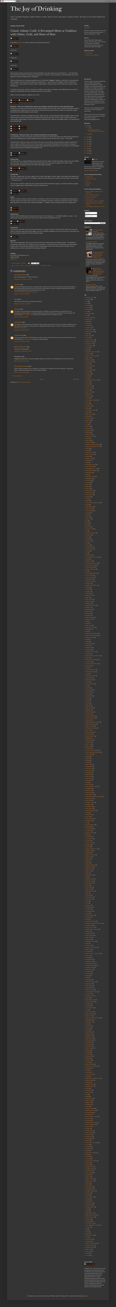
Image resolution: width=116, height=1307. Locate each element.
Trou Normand (90, 1007)
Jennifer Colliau (90, 802)
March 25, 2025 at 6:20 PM (21, 372)
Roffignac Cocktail (91, 941)
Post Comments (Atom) (24, 382)
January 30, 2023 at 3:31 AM (22, 341)
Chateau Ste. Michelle (92, 659)
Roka (87, 943)
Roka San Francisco (91, 947)
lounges (88, 1128)
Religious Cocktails (91, 284)
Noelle (96, 159)
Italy (87, 474)
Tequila (88, 363)
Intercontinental (90, 794)
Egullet (88, 185)
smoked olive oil (90, 1207)
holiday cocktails (90, 1108)
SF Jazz (88, 951)
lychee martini (89, 1132)
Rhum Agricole (90, 935)
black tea (88, 1050)
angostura (88, 1034)
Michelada (88, 856)
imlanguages (18, 322)
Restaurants (89, 933)
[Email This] (32, 263)
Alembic (88, 432)
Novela (88, 885)
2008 (87, 153)
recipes (88, 305)
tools (87, 1231)
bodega (88, 1052)
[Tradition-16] (23, 191)
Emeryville (88, 734)
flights (87, 1096)
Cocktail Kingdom (90, 671)
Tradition (49, 265)
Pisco (87, 402)
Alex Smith (89, 434)
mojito (87, 1150)
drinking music (90, 1084)
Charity (88, 448)
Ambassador (89, 579)
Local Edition (89, 838)
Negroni (88, 357)
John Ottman (89, 808)
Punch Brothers (90, 915)
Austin (87, 438)
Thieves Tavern (90, 989)
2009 (87, 151)
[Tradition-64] (14, 100)
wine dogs (88, 1251)
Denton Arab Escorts (20, 346)
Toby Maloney (89, 506)
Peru (87, 903)
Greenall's (88, 772)
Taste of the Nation (91, 981)
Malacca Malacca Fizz (92, 848)
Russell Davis (89, 361)
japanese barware (91, 533)
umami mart (89, 1239)
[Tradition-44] (14, 54)
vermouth (88, 1241)
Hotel (87, 782)
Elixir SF (88, 730)
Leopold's (88, 830)
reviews (88, 545)
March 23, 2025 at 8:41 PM (21, 361)
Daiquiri (88, 456)
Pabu (87, 893)
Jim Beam (88, 804)
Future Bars (89, 754)
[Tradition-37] (14, 38)
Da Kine (88, 688)
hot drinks (88, 1114)
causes (88, 1062)
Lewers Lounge (90, 832)
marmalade (89, 1138)
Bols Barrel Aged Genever (93, 444)
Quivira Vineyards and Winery (94, 923)
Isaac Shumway (90, 331)
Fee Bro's (88, 742)
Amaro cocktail (90, 577)
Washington (89, 1020)
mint (87, 424)
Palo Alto (88, 895)
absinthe (88, 1028)
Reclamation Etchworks (92, 929)
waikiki (87, 376)
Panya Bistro (89, 897)
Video (87, 333)
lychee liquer (89, 1130)
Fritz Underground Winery (93, 752)
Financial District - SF (91, 468)
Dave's (88, 698)
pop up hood (89, 1187)
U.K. (87, 1009)
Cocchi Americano (91, 669)
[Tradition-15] (14, 193)
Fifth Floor (88, 744)
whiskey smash (90, 1247)
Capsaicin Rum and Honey (93, 655)
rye (87, 315)
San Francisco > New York (93, 953)
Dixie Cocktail (89, 708)
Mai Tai (88, 484)
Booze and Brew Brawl (92, 635)
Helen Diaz (89, 776)
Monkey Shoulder (90, 865)
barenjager (89, 1046)
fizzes (87, 522)
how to (87, 422)
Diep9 (87, 702)
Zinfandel (88, 1026)
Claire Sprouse (90, 454)
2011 (87, 146)
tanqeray (88, 1219)
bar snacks (89, 418)
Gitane (87, 762)
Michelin (88, 858)
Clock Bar (88, 665)
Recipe (88, 404)
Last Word (88, 480)
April (89, 134)
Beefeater (88, 603)
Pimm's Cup (89, 359)
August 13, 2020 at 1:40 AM (21, 330)
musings (88, 1158)
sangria (88, 1199)
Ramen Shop (89, 925)
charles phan (89, 343)
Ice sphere (89, 788)
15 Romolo (89, 430)
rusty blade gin (90, 1197)
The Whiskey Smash (91, 242)
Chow (87, 181)
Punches (88, 917)
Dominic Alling (89, 712)
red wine (88, 1193)
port (87, 543)
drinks (87, 1088)
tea (87, 553)
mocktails (88, 1148)
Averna (88, 587)
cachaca (88, 1054)
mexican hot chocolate (92, 1142)
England (88, 738)
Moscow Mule (89, 867)
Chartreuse (89, 386)
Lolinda (88, 398)
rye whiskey (89, 547)
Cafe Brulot (89, 647)
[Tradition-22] (14, 208)
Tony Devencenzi (90, 999)
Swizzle (88, 975)
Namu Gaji (89, 871)
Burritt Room (89, 643)
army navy (88, 1044)
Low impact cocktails (91, 400)
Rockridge (88, 939)
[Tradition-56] (14, 168)
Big (87, 621)
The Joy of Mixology (91, 197)
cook (87, 1070)
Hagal (16, 299)
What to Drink (89, 414)
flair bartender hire (27, 339)
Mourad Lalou (89, 490)
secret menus (89, 549)
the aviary (88, 1221)
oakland (88, 539)
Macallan (88, 844)
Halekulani (88, 774)
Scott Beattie (89, 959)
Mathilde (88, 852)
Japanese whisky (90, 476)
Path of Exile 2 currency (21, 366)
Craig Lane (89, 677)
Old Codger (89, 887)
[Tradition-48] (14, 46)
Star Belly (88, 973)
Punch (87, 913)
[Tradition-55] (14, 129)
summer (88, 428)
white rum (88, 1249)
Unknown (17, 284)
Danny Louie (89, 458)
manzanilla (89, 1134)
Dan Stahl (88, 691)
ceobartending (18, 335)
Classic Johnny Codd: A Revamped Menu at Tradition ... (96, 130)
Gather (88, 758)
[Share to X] (35, 263)
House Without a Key (91, 786)
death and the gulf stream (93, 1078)
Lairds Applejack (90, 824)
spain (87, 1211)
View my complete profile (91, 170)
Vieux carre (89, 1015)
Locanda (88, 840)
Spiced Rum (89, 969)
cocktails (22, 265)
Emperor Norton (90, 736)
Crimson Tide (89, 679)
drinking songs (90, 1086)
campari (88, 1058)
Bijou (87, 623)
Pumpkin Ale (89, 911)
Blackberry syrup (90, 627)
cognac (88, 516)
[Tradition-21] (23, 153)
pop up (88, 1184)
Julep (87, 812)
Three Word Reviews (91, 991)
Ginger (88, 760)
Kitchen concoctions (91, 355)
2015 (87, 137)
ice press (88, 1120)
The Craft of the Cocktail (92, 195)
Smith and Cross (90, 963)
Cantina (88, 653)
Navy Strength (89, 875)
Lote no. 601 (89, 842)
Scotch (88, 337)
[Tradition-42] (14, 224)
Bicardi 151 (89, 619)
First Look (88, 746)
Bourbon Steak (90, 637)
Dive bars (88, 706)
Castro (87, 657)
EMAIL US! (87, 27)
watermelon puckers (91, 1243)
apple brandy (89, 1038)
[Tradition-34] (14, 237)
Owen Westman (90, 891)
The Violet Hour (90, 199)
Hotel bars (88, 784)
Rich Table (88, 937)
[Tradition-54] (14, 131)
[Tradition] (13, 221)
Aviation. (88, 591)
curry (87, 1076)
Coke (87, 673)
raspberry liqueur (90, 1191)
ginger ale (88, 1102)
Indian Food (89, 792)
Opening (88, 496)
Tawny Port (89, 983)
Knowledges (89, 478)
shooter (88, 1201)
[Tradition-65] (14, 102)
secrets (88, 551)
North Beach (89, 494)
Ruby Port (88, 949)
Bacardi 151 (89, 595)
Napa (87, 873)
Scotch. (88, 955)
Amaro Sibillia (89, 575)
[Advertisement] (92, 67)
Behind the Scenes (91, 605)
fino (87, 1094)
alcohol (88, 1030)
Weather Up (89, 1022)
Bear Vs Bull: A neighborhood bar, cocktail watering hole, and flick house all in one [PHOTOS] (99, 271)
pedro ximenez (90, 1178)
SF (40, 265)
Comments (89, 216)
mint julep (88, 374)
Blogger (86, 1296)
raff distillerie (89, 1189)
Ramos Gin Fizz (90, 927)
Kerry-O (88, 816)
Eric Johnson (89, 740)
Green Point (89, 770)
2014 (87, 139)
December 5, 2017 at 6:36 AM (22, 303)
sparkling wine (89, 1213)
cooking (88, 1072)
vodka (87, 559)
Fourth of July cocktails (92, 750)
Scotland (88, 957)
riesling (88, 1195)
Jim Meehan (89, 806)
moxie (87, 1154)
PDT (87, 498)
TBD (87, 977)
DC (87, 685)
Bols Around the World (92, 633)
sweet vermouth (90, 1217)
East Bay (88, 720)
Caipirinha (88, 649)
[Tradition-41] (21, 221)
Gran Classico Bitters (91, 470)
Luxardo (88, 482)
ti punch (88, 1227)
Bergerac (88, 613)
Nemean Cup (89, 881)
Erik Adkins (89, 313)
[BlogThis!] (33, 263)
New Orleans (89, 492)
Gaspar (88, 756)
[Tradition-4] (30, 100)
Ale (87, 571)
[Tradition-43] (14, 126)
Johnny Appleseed (91, 810)
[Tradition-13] (14, 191)
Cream (88, 390)
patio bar (88, 1176)
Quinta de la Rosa (91, 921)
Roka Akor (88, 945)
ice (86, 530)
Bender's (88, 607)
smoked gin (89, 1205)
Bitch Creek (89, 625)
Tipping (88, 997)
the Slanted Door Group (92, 557)
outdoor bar (89, 1170)
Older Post (76, 379)
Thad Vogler (89, 985)
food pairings (89, 1098)
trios (87, 1237)
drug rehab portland (20, 274)
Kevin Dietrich (89, 818)
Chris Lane (89, 388)
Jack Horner (89, 798)
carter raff (88, 1060)
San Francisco (35, 265)
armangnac (89, 1042)
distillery (88, 1082)
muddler (88, 1156)
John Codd (89, 335)
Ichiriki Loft (89, 790)
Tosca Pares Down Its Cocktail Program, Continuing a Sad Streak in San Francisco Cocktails (98, 255)
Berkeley (88, 615)
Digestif (88, 704)
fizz (87, 520)
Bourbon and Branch (91, 351)
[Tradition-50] (23, 129)
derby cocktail (89, 1080)
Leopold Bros (89, 828)
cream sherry (89, 1074)
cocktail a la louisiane (91, 1066)
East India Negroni (91, 724)
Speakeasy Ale (90, 967)
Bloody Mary (89, 442)
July (89, 127)
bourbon (88, 420)
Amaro (87, 382)
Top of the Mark (90, 1001)
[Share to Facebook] (37, 263)
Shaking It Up (89, 961)
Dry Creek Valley (90, 716)
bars (87, 514)
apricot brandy (90, 1040)
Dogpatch (88, 710)
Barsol (87, 597)
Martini (88, 486)
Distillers (88, 460)
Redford (88, 931)
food (87, 524)
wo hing (88, 1255)
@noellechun (89, 53)
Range (87, 500)
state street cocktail (91, 1215)
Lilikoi (87, 834)
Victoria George (90, 1013)
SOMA (87, 321)
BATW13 (88, 593)
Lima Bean (89, 836)
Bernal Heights (90, 617)
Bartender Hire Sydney (20, 327)
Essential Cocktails (91, 464)
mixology (88, 1146)
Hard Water (89, 472)
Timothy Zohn (89, 995)
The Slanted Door (90, 410)
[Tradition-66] (23, 100)
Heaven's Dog (89, 329)
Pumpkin (88, 909)
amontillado (89, 1032)
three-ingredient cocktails (92, 1225)
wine (87, 378)
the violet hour (89, 1223)
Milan (87, 861)
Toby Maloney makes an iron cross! (95, 206)
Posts (88, 213)
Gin (87, 303)
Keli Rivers (89, 814)
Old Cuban (89, 889)
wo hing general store (91, 563)
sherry (87, 347)
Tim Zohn (88, 993)
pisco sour (88, 541)
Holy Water (89, 778)
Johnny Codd (21, 42)
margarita (88, 535)
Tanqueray (89, 979)
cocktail (17, 265)
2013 (87, 141)
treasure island (90, 1235)
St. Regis (88, 971)
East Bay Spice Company (92, 722)
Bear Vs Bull (89, 599)
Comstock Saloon (90, 675)
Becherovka (89, 601)
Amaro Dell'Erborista (91, 573)
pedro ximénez (90, 1181)
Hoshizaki (88, 780)
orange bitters (89, 1166)
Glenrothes (89, 764)
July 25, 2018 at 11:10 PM (21, 317)
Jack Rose (88, 800)
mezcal (88, 1144)
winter (87, 1253)
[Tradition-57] (23, 168)
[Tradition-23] (14, 210)
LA (86, 822)
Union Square (89, 1011)
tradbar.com (13, 259)
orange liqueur (90, 1168)
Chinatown (89, 661)
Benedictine (89, 609)
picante (88, 1183)
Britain (87, 641)
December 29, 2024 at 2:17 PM (22, 351)
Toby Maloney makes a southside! (95, 201)
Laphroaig (88, 826)
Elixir (87, 462)
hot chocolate (89, 1112)
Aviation (88, 589)
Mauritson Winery (90, 855)
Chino (87, 450)
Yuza (87, 1024)
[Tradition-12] (14, 69)
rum (87, 311)
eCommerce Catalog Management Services (26, 291)
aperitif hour (89, 1036)
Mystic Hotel (89, 869)
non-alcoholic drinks (91, 1160)
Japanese (88, 396)
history (87, 1106)
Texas (87, 504)
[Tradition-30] (14, 153)
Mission (88, 319)
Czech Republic (90, 683)
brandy (88, 368)
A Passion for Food (91, 179)
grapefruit (88, 1104)
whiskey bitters (90, 1245)
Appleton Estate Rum (91, 585)
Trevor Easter (89, 510)
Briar (87, 639)
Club (87, 667)
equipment (89, 1090)
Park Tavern (89, 899)
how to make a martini (92, 1116)
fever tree (88, 1092)
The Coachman (90, 339)
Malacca (88, 846)
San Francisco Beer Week (93, 502)
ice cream (88, 1118)
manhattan (89, 327)
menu (87, 537)
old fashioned (89, 345)
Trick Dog (88, 1005)
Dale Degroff (89, 689)
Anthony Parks (90, 436)
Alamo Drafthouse (91, 569)
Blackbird (88, 629)
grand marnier (89, 529)
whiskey (88, 309)
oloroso (88, 1162)
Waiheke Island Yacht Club (93, 1017)
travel (87, 1233)
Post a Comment (17, 376)
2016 (87, 125)
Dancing (88, 694)
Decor (87, 700)
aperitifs (88, 512)
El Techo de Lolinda (91, 728)
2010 (87, 148)
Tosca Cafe (89, 508)
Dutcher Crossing (90, 718)
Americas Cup (89, 581)
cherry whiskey (90, 1064)
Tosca (87, 412)
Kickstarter (89, 820)
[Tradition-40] (14, 155)
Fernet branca (89, 466)
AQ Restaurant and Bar (92, 380)
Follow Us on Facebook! (92, 55)
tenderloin (44, 265)
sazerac (88, 426)
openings (88, 1164)
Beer (87, 349)
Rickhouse (88, 406)
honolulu (88, 325)
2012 (87, 144)
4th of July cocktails (91, 565)
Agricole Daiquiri (90, 567)
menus (88, 1140)
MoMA (87, 863)
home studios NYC (27, 314)
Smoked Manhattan (91, 965)
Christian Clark (90, 452)
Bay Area (88, 440)
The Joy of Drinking (36, 8)
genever (88, 527)
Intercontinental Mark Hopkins (94, 796)
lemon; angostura (90, 1124)
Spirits (87, 408)
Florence (88, 748)
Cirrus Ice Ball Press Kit (92, 663)
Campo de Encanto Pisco (92, 446)
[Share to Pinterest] (38, 263)
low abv (88, 371)
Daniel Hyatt (89, 696)
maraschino (89, 1136)
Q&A (87, 919)
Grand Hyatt (89, 768)
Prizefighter (89, 907)
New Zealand (89, 883)
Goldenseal (89, 766)
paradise (88, 1174)
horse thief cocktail (91, 1110)
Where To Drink (90, 341)
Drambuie (88, 714)
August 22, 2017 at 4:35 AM (21, 294)
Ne (86, 877)
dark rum (88, 518)
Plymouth (88, 905)
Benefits (88, 611)
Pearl (87, 901)
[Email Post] (29, 263)
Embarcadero (89, 732)
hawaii (87, 323)
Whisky (88, 416)
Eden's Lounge (90, 726)
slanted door (89, 1203)
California (88, 353)
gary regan (89, 1100)
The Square (89, 987)
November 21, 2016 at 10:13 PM (23, 279)
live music (88, 1126)
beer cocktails (89, 1048)
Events (88, 394)
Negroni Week (89, 879)
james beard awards (91, 1122)
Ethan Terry (89, 392)
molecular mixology (91, 1152)
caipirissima (89, 1056)
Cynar (87, 681)
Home (41, 379)
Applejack (88, 583)
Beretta (88, 384)
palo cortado (89, 1172)
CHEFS (88, 645)
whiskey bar (89, 561)
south (87, 1209)
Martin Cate (89, 850)
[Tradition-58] (14, 61)
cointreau (88, 1068)
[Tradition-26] (14, 170)
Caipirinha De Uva (91, 651)
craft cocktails (89, 370)
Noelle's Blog (89, 177)
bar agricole (89, 365)
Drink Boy (88, 183)
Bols (87, 631)
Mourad (88, 488)
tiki (86, 1229)
